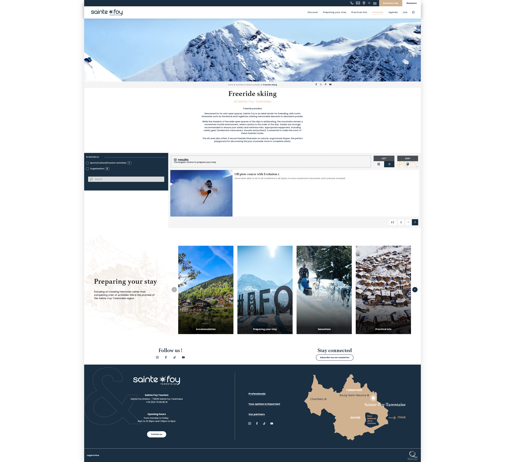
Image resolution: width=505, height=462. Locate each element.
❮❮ (392, 222)
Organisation (99, 168)
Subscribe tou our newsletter (335, 357)
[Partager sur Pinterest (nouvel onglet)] (326, 84)
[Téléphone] (351, 2)
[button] (413, 12)
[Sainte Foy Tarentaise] (107, 12)
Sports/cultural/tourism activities (110, 162)
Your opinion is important (264, 404)
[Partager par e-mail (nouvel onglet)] (330, 84)
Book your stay (390, 3)
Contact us (156, 434)
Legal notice (93, 455)
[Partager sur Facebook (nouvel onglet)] (316, 84)
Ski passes (411, 3)
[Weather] (369, 2)
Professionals (257, 393)
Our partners (257, 414)
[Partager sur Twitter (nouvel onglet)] (321, 84)
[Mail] (358, 2)
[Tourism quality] (413, 455)
